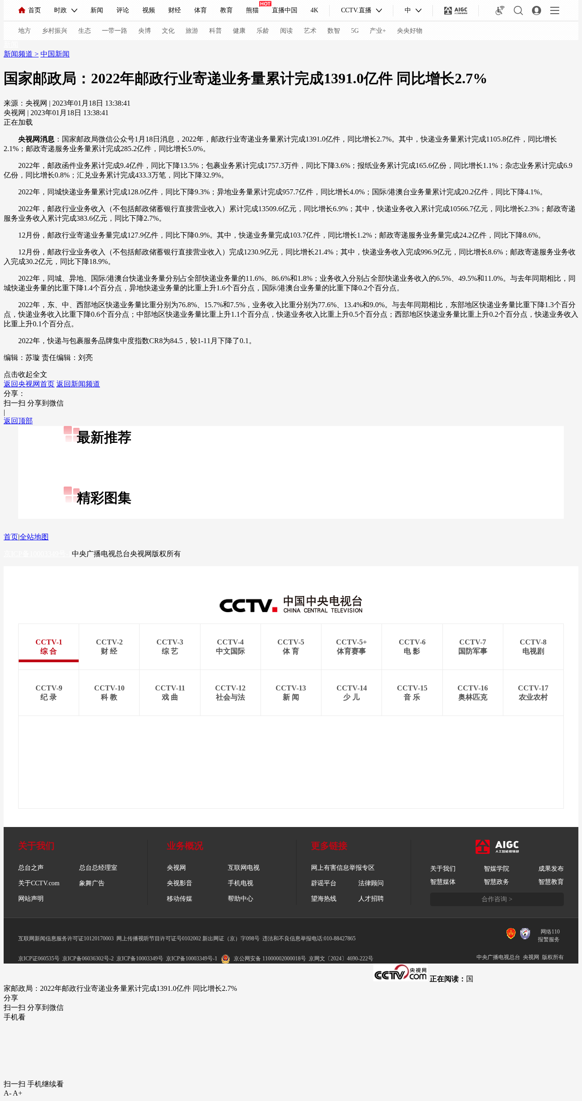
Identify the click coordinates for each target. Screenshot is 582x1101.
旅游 (192, 30)
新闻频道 (19, 54)
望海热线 (323, 898)
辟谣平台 (323, 883)
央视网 (176, 867)
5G (355, 30)
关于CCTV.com (39, 883)
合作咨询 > (497, 899)
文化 (168, 30)
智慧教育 (551, 881)
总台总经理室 (98, 867)
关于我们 (443, 868)
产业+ (378, 30)
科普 (215, 30)
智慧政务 (496, 881)
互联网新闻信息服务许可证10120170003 (66, 938)
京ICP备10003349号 (139, 958)
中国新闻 (55, 54)
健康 (239, 30)
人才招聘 (371, 898)
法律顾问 (371, 883)
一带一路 (114, 30)
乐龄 (262, 30)
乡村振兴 (54, 30)
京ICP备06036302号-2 (88, 958)
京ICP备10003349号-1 (38, 554)
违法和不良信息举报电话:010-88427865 (309, 938)
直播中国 (284, 10)
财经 (174, 10)
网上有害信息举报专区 (343, 867)
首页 (34, 10)
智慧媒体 (443, 881)
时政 (60, 10)
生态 (84, 30)
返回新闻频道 (78, 384)
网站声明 (31, 898)
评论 (122, 10)
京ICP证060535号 (39, 958)
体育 (200, 10)
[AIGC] (455, 10)
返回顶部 (18, 421)
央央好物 (409, 30)
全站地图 (34, 537)
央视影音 (179, 883)
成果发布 (551, 868)
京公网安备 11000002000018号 (270, 958)
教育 (226, 10)
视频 (148, 10)
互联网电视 (244, 867)
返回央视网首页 (29, 384)
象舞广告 (92, 883)
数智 (333, 30)
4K (314, 10)
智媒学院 (496, 868)
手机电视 (240, 883)
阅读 (286, 30)
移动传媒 (179, 898)
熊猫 (252, 10)
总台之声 (31, 867)
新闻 (96, 10)
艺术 (310, 30)
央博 (144, 30)
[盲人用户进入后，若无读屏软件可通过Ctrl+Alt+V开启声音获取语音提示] (500, 10)
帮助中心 (240, 898)
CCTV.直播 (356, 10)
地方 (24, 30)
